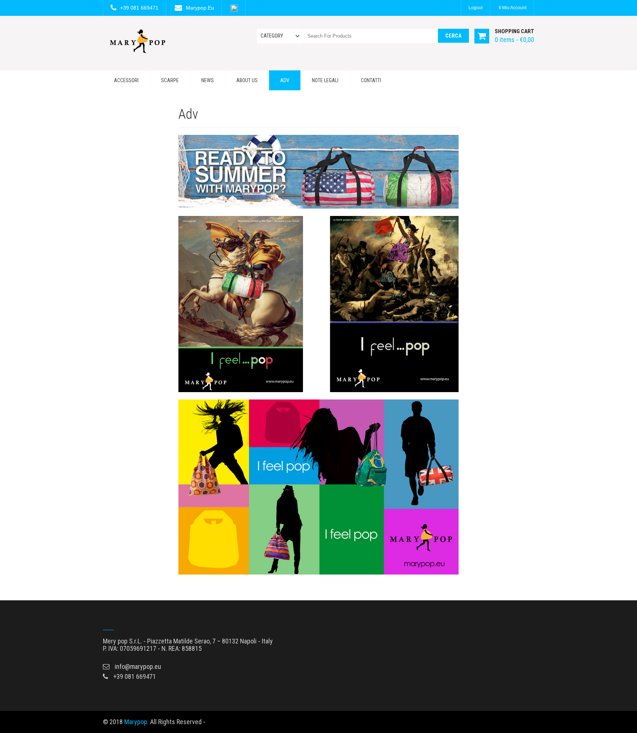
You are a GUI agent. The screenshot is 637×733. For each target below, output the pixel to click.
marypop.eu (200, 8)
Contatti (371, 80)
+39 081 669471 (139, 8)
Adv (284, 80)
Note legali (325, 80)
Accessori (126, 80)
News (207, 80)
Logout (476, 7)
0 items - (514, 39)
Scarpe (170, 80)
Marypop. (136, 722)
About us (247, 80)
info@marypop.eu (138, 666)
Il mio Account (512, 7)
